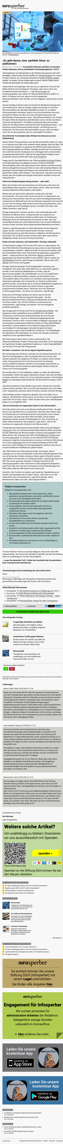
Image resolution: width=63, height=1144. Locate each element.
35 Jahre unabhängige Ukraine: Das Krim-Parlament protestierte (26, 886)
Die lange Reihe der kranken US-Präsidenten (19, 893)
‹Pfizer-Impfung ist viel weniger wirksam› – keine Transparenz (33, 597)
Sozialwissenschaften (44, 311)
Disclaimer (52, 1141)
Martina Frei (7, 67)
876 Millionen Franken (46, 435)
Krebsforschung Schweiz (50, 160)
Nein (12, 669)
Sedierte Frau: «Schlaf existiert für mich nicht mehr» (21, 1117)
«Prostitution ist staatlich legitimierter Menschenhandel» (23, 1113)
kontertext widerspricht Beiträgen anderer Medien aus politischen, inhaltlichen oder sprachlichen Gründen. (21, 931)
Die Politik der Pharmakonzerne (21, 914)
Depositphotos (14, 55)
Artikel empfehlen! (11, 606)
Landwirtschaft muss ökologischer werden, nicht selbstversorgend (27, 952)
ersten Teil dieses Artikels (49, 78)
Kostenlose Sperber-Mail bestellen (32, 611)
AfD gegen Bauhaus (11, 954)
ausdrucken (32, 606)
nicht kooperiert (40, 157)
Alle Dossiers (56, 938)
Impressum (59, 1141)
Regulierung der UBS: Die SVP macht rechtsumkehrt (22, 888)
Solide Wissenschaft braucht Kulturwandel (36, 593)
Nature (40, 255)
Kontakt (45, 1141)
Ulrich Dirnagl (40, 91)
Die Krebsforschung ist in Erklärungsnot (36, 591)
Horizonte (53, 320)
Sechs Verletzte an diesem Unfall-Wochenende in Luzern (22, 1127)
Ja (5, 669)
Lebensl (15, 442)
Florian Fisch (53, 458)
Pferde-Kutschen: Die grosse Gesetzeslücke (19, 890)
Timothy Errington (45, 75)
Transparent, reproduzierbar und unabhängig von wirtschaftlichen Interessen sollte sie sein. (22, 907)
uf (21, 442)
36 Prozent (58, 341)
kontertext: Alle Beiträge (19, 926)
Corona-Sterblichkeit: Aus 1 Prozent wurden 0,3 (20, 947)
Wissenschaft (15, 903)
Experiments (7, 258)
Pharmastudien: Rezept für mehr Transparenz (38, 601)
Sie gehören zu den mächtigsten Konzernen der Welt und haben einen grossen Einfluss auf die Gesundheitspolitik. (21, 918)
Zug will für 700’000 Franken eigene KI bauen (19, 1131)
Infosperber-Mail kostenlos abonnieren (30, 1141)
